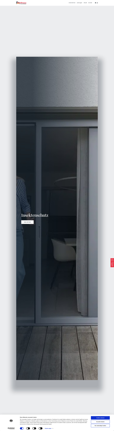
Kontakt (90, 2)
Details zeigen (48, 428)
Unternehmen (72, 2)
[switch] (28, 428)
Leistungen (79, 2)
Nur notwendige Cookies (100, 425)
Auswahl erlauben (100, 421)
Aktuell (85, 2)
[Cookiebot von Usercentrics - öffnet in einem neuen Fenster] (11, 428)
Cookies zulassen (100, 417)
